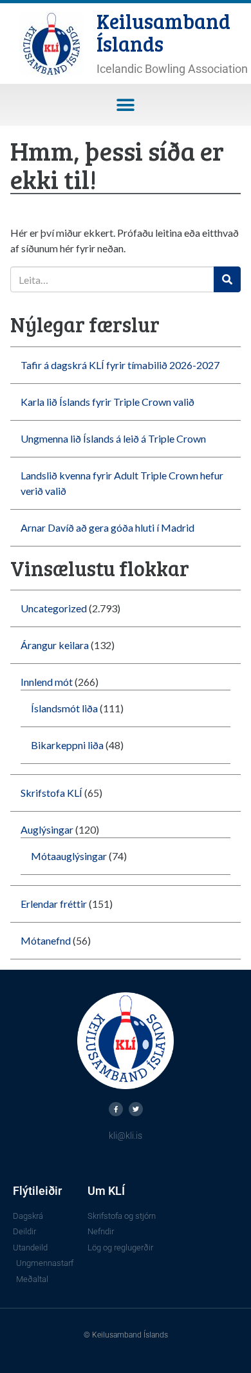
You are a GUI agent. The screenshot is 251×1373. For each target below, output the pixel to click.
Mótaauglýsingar (69, 856)
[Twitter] (136, 1109)
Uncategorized (54, 608)
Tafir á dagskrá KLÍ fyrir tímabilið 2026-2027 (120, 365)
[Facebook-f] (116, 1109)
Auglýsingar (47, 829)
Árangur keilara (55, 645)
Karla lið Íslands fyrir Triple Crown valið (107, 402)
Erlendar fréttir (54, 903)
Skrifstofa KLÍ (51, 793)
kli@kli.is (125, 1135)
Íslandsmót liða (64, 708)
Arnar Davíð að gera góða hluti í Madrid (107, 527)
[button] (125, 104)
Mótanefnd (46, 940)
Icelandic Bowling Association (172, 68)
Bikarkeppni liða (67, 745)
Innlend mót (47, 682)
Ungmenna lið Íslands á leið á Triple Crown (113, 438)
